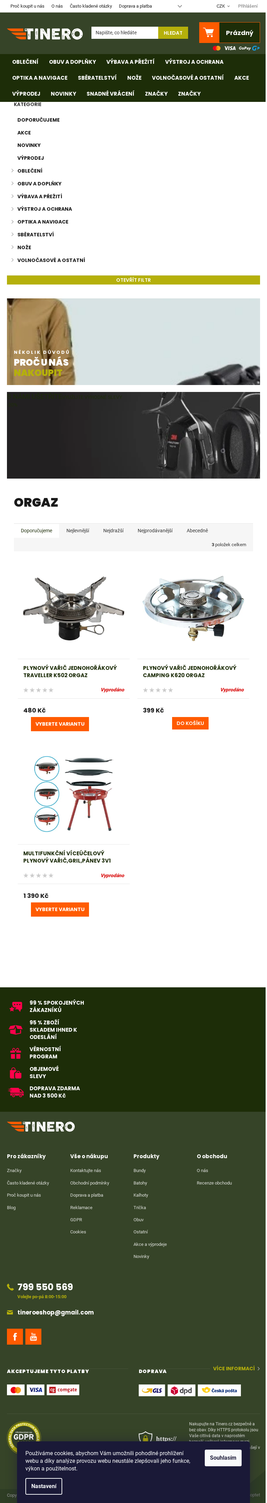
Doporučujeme (38, 119)
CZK (221, 6)
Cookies (78, 1231)
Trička (140, 1207)
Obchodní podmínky (89, 1183)
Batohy (140, 1183)
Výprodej (30, 158)
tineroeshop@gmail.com (55, 1313)
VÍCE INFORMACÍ (234, 1368)
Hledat (173, 32)
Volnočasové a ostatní (51, 260)
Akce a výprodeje (150, 1244)
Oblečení (29, 170)
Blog (11, 1207)
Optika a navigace (42, 221)
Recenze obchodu (214, 1183)
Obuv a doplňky (39, 183)
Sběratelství (35, 234)
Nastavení (43, 1486)
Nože (24, 247)
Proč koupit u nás (27, 6)
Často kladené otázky (91, 6)
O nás (57, 6)
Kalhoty (141, 1195)
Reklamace (81, 1207)
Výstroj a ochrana (44, 209)
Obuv (139, 1219)
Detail (60, 724)
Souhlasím (223, 1457)
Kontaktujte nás (85, 1170)
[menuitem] (25, 62)
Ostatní (141, 1231)
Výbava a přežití (39, 196)
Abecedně (197, 530)
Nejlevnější (77, 530)
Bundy (140, 1170)
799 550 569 (45, 1287)
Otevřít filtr (133, 280)
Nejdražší (113, 530)
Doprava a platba (135, 6)
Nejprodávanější (155, 530)
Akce (24, 132)
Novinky (29, 145)
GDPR (76, 1219)
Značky (14, 1170)
